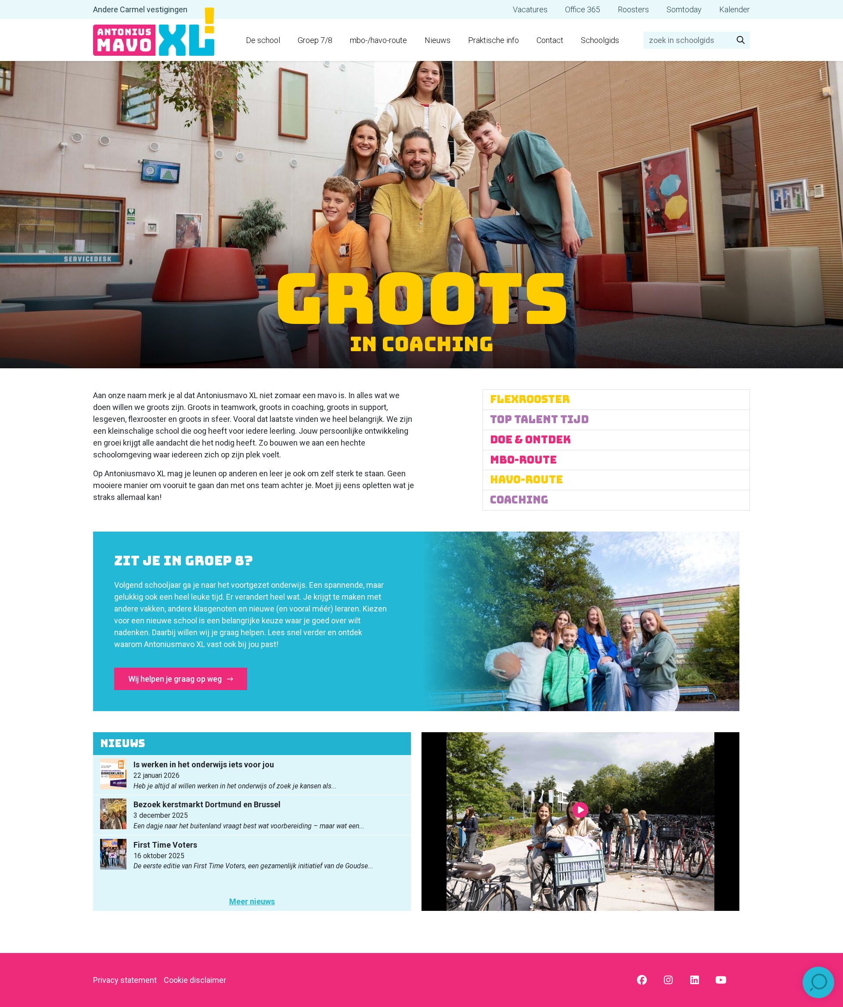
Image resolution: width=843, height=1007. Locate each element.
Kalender (734, 9)
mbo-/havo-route (378, 40)
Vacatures (530, 9)
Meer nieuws (252, 901)
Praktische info (493, 40)
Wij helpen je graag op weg (175, 678)
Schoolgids (600, 40)
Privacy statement (125, 980)
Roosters (633, 9)
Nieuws (437, 40)
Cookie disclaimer (195, 980)
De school (263, 40)
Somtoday (684, 9)
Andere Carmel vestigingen (140, 9)
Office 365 (582, 9)
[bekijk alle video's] (580, 821)
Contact (550, 40)
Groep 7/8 (315, 40)
